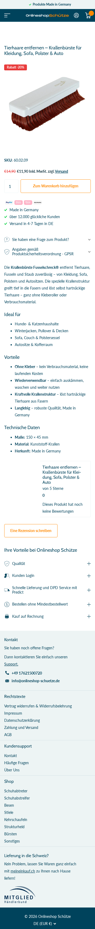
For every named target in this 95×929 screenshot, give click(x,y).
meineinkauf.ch (23, 871)
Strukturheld (14, 826)
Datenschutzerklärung (22, 720)
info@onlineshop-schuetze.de (36, 681)
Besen (9, 805)
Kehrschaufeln (15, 819)
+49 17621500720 (27, 673)
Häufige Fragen (16, 763)
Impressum (13, 713)
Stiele (8, 812)
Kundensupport (18, 746)
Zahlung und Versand (21, 727)
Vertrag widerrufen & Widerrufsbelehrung (38, 706)
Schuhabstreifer (17, 798)
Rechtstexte (14, 696)
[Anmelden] (76, 15)
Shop (9, 781)
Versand (61, 171)
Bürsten (10, 834)
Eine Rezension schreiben (30, 530)
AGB (8, 734)
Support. (11, 664)
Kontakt (10, 755)
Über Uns (12, 770)
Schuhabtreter (15, 791)
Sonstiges (12, 841)
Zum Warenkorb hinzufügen (55, 186)
